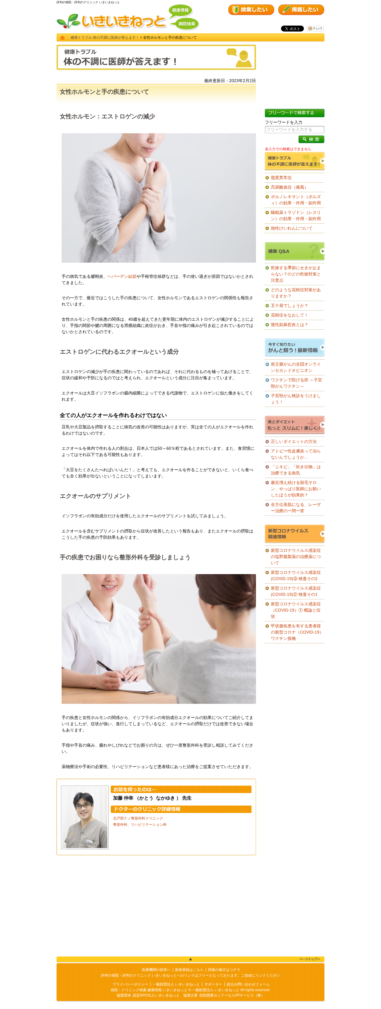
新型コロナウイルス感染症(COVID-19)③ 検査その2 (296, 575)
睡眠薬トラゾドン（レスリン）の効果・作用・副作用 (296, 215)
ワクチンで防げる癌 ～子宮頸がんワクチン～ (296, 382)
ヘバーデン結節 (122, 276)
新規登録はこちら (189, 970)
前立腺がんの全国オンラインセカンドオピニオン (296, 367)
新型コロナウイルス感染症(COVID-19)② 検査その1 (296, 591)
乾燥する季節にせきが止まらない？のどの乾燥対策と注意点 (296, 274)
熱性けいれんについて (292, 228)
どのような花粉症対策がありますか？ (296, 292)
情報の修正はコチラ (224, 970)
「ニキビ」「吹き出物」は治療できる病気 (296, 469)
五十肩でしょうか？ (289, 305)
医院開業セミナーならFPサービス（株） (232, 995)
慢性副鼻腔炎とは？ (289, 324)
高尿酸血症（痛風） (289, 187)
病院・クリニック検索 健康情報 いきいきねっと (149, 990)
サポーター (213, 984)
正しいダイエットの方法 (294, 441)
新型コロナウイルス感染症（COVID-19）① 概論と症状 (296, 610)
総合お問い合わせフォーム (248, 984)
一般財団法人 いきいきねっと (176, 984)
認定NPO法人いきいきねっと (156, 995)
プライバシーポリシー (130, 984)
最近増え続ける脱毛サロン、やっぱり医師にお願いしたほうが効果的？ (296, 488)
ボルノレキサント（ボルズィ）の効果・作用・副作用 (296, 199)
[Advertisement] (156, 905)
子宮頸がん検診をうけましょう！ (296, 398)
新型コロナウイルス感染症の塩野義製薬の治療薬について (296, 556)
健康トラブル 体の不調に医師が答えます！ (105, 37)
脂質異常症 (281, 177)
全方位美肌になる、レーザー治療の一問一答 (296, 507)
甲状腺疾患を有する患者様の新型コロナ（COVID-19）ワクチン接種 (297, 632)
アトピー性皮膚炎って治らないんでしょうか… (296, 454)
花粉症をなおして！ (289, 315)
